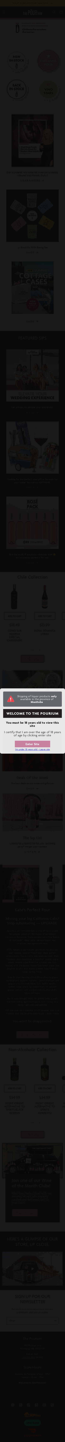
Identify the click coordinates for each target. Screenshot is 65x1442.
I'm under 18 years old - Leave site (32, 749)
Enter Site (32, 744)
